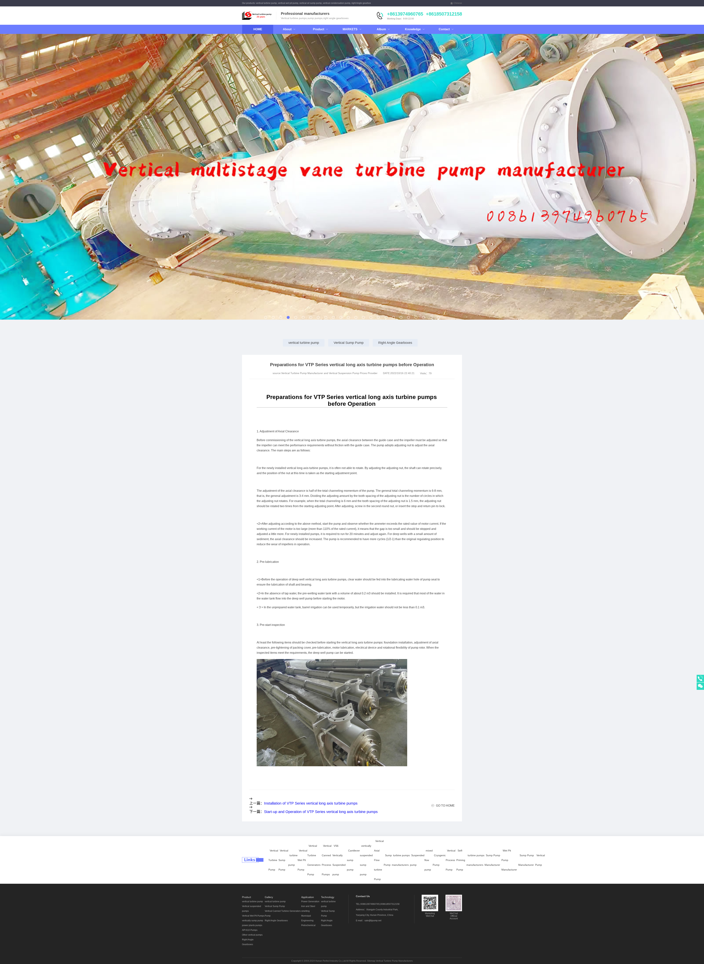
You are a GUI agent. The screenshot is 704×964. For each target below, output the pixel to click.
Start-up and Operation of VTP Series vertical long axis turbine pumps (321, 812)
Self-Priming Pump (460, 860)
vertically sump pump (252, 920)
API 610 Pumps (249, 930)
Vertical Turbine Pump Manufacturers (394, 961)
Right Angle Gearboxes (395, 343)
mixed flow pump (428, 860)
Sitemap (371, 961)
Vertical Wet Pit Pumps (253, 916)
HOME (257, 29)
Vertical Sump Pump (349, 343)
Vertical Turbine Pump (273, 860)
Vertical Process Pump (450, 860)
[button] (72, 180)
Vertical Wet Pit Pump (302, 860)
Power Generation (310, 901)
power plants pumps (252, 925)
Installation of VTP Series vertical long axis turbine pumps (311, 803)
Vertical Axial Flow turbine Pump (379, 860)
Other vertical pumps (252, 935)
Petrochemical (308, 925)
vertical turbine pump (303, 343)
